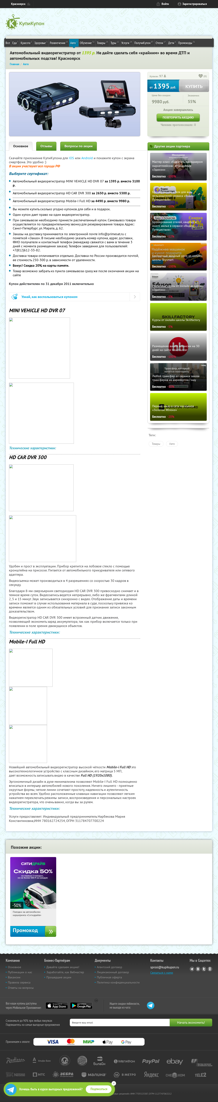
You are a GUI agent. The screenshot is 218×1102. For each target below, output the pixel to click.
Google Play (81, 1005)
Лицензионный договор (113, 972)
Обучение (87, 42)
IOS (72, 158)
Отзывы (46, 146)
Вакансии (14, 977)
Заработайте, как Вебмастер (65, 972)
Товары (102, 42)
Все (8, 43)
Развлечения (59, 42)
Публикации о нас (20, 972)
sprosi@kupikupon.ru (164, 967)
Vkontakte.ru (198, 969)
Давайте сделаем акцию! (62, 967)
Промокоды (186, 42)
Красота (26, 42)
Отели (161, 42)
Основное (20, 146)
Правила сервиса (19, 982)
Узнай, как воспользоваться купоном (49, 297)
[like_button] (201, 76)
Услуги (126, 42)
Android (87, 158)
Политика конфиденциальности (118, 982)
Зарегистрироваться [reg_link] (194, 4)
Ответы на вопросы (21, 988)
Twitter (204, 969)
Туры (114, 42)
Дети (172, 42)
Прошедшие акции (58, 977)
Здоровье (40, 42)
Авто (73, 42)
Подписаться (98, 1089)
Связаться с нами (161, 973)
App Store (57, 1005)
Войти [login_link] (165, 4)
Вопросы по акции (79, 146)
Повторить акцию (178, 117)
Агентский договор (109, 967)
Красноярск (18, 4)
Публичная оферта (109, 977)
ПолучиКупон (143, 42)
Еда (15, 42)
